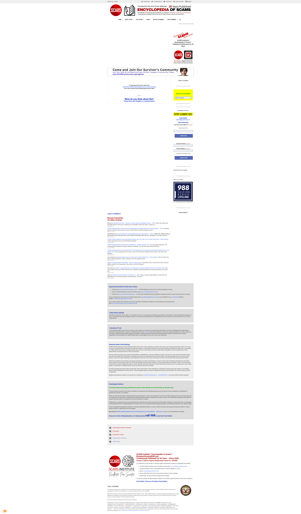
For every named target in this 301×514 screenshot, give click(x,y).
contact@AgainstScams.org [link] (151, 471)
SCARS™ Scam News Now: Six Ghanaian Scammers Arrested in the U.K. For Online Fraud (139, 268)
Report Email (183, 135)
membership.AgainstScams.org (122, 298)
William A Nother (112, 262)
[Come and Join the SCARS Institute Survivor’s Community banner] (150, 68)
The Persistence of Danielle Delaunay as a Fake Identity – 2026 (145, 228)
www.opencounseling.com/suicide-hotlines (124, 303)
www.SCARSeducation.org (149, 292)
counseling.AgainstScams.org (149, 297)
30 (139, 95)
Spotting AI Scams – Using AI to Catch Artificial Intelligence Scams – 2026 (134, 223)
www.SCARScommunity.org (178, 466)
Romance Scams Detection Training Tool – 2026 (126, 275)
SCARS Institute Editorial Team (115, 228)
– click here (139, 411)
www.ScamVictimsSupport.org (127, 289)
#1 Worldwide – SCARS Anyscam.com (138, 244)
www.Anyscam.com (182, 120)
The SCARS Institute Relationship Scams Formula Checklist (139, 87)
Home (180, 23)
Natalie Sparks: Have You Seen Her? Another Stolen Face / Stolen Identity (148, 239)
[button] (180, 19)
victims (147, 332)
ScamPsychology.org (149, 375)
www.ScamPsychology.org (126, 294)
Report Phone (183, 158)
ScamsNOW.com (162, 375)
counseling (174, 297)
